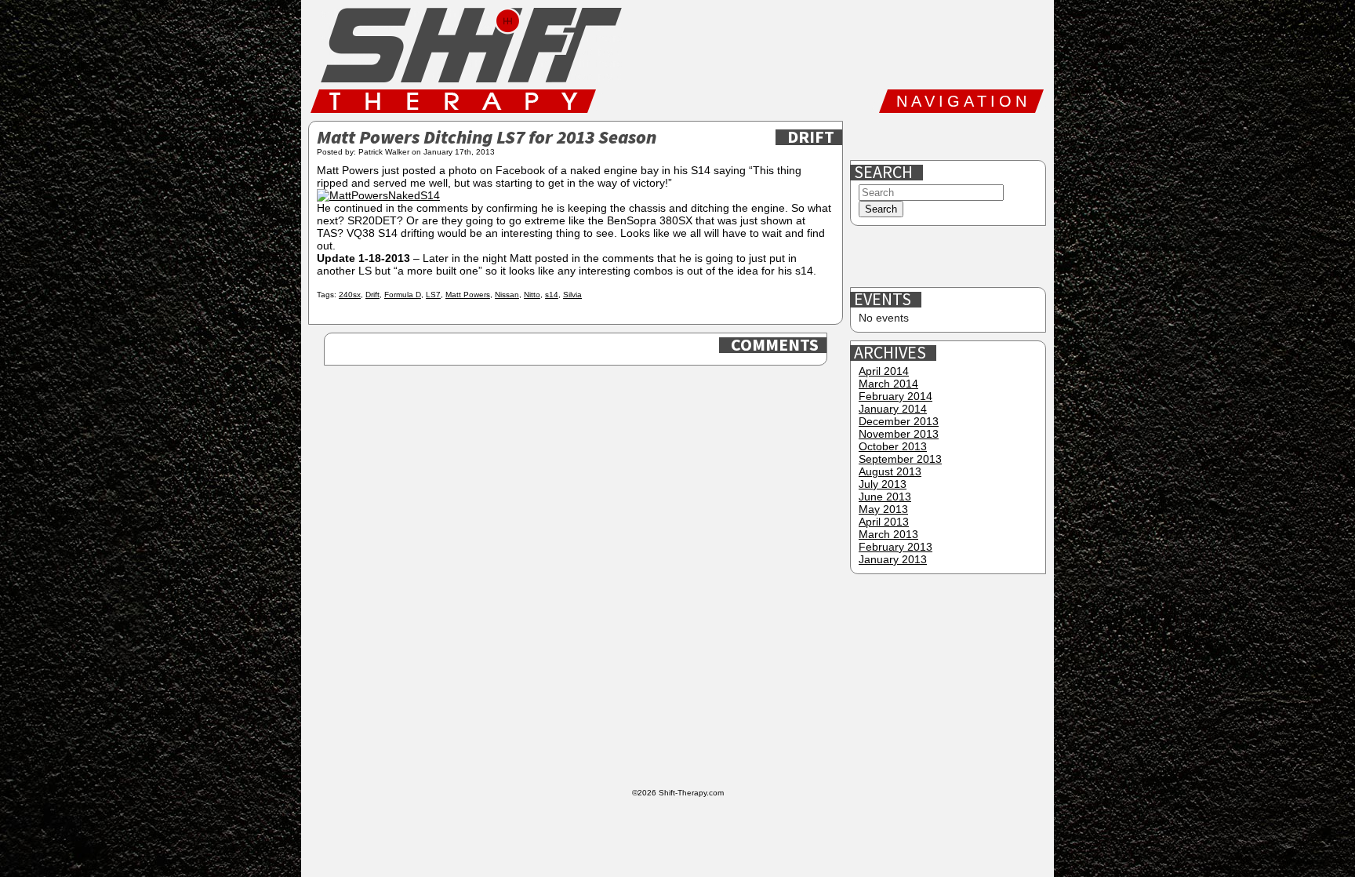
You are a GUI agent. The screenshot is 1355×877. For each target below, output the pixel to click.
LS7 (433, 294)
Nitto (532, 294)
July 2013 (882, 484)
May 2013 (883, 509)
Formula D (402, 294)
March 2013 (888, 534)
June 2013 (885, 496)
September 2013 (900, 459)
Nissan (507, 294)
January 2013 (893, 559)
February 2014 (895, 396)
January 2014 (893, 408)
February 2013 (895, 546)
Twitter (919, 136)
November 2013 (899, 434)
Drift (810, 137)
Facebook (869, 136)
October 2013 (893, 446)
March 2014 (888, 383)
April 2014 (884, 371)
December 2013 (899, 421)
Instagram (970, 136)
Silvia (572, 294)
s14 (551, 294)
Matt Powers (467, 294)
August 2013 (890, 471)
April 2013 (884, 521)
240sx (350, 294)
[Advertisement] (949, 257)
